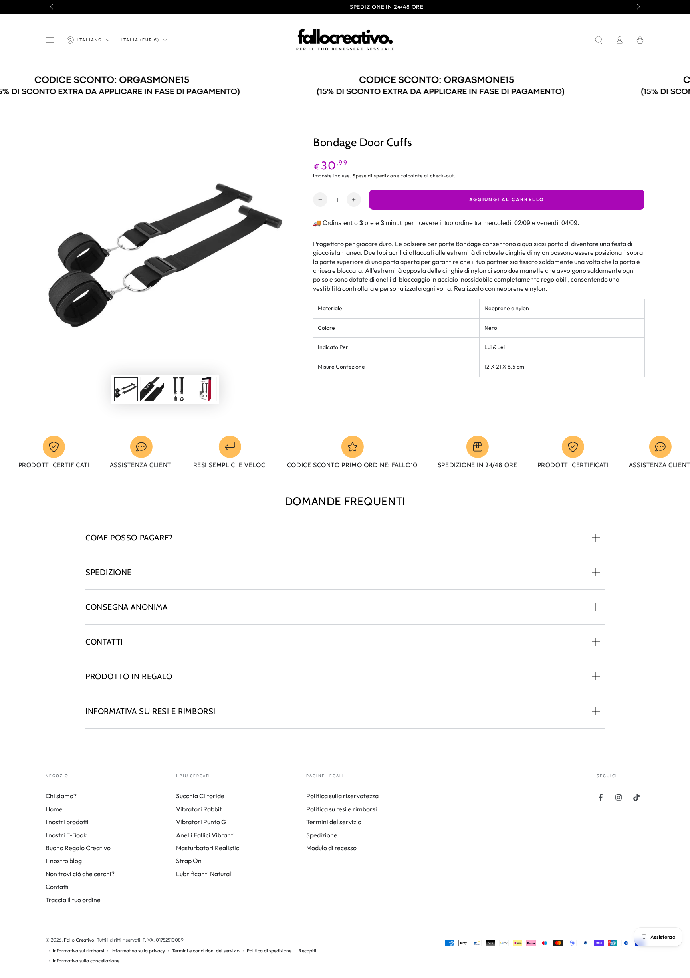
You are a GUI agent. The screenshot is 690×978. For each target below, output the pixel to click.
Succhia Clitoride (200, 796)
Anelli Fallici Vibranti (205, 835)
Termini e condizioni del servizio (206, 951)
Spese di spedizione (376, 176)
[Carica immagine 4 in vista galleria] (205, 389)
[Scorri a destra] (637, 7)
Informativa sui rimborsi (78, 951)
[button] (598, 40)
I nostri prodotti (67, 822)
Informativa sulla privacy (138, 951)
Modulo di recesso (331, 848)
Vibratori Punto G (201, 822)
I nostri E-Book (66, 835)
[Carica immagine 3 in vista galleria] (178, 389)
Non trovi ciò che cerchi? (80, 874)
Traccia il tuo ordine (73, 900)
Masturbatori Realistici (208, 848)
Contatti (57, 887)
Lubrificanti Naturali (204, 874)
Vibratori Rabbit (199, 809)
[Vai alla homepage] (344, 40)
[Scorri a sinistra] (52, 7)
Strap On (189, 861)
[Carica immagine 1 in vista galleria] (126, 389)
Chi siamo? (61, 796)
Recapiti (307, 951)
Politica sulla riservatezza (342, 796)
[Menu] (50, 40)
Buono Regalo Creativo (78, 848)
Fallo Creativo (79, 940)
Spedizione (321, 835)
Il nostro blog (64, 861)
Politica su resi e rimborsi (341, 809)
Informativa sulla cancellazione (86, 961)
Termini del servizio (333, 822)
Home (54, 809)
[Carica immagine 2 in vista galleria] (152, 389)
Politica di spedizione (269, 951)
